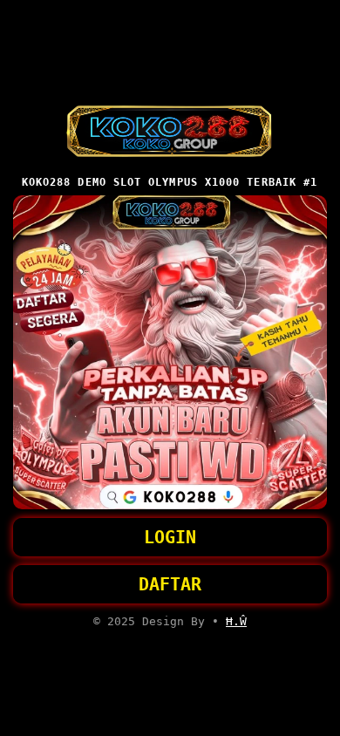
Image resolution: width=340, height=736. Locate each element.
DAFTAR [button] (170, 584)
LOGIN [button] (170, 537)
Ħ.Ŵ (236, 621)
